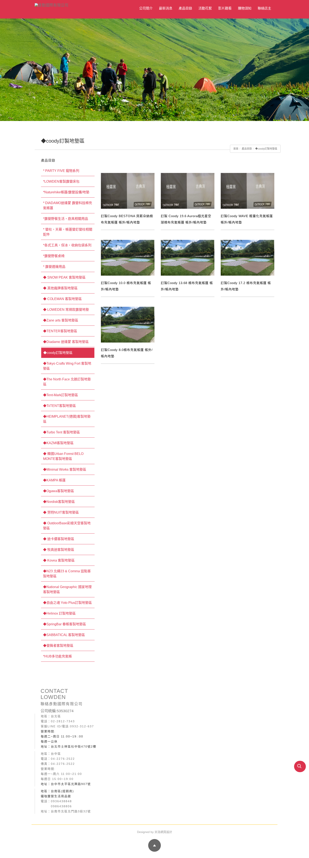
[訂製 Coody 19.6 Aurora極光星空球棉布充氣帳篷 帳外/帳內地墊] (187, 191)
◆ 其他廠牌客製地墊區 (60, 288)
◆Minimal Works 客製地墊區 (64, 469)
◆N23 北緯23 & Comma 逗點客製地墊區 (67, 573)
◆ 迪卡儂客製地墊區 (58, 539)
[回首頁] (71, 4)
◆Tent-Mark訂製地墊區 (60, 395)
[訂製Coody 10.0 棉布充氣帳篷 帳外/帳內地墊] (127, 257)
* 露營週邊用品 (54, 266)
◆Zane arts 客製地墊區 (60, 320)
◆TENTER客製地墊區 (60, 331)
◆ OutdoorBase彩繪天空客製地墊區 (67, 525)
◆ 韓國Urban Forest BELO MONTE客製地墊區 (63, 456)
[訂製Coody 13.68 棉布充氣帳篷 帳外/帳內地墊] (187, 257)
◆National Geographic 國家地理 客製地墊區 (67, 589)
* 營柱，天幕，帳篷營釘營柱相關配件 (67, 232)
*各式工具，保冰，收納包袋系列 (67, 245)
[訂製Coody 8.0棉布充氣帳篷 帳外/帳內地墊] (127, 324)
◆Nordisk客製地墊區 (59, 501)
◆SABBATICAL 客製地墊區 (64, 635)
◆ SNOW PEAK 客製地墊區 (64, 277)
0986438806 (61, 806)
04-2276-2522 (63, 758)
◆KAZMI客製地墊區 (58, 443)
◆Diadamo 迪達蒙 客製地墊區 (66, 342)
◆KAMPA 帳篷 (54, 480)
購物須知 (244, 8)
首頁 (235, 148)
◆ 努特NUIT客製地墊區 (61, 512)
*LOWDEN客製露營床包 (61, 181)
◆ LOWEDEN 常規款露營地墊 (66, 309)
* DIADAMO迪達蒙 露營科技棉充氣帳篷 (67, 205)
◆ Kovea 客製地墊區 (59, 560)
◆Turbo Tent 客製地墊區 (61, 432)
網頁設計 (166, 832)
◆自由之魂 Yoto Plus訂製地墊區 (67, 602)
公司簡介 (146, 8)
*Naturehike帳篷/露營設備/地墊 (66, 192)
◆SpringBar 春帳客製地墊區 (64, 624)
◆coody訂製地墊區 (266, 148)
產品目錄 (185, 8)
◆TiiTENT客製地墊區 (59, 406)
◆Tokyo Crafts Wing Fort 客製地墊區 (67, 366)
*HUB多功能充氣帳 (57, 656)
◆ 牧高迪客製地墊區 (58, 549)
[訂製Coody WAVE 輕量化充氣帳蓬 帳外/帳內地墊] (247, 191)
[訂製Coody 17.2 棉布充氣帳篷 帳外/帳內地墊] (247, 257)
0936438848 (61, 801)
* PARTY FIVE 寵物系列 (61, 171)
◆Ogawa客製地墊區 (58, 491)
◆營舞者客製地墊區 (58, 645)
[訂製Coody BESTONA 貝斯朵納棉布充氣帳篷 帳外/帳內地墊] (127, 191)
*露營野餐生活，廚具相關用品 (65, 218)
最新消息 (165, 8)
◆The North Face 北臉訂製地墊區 (67, 381)
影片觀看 (225, 8)
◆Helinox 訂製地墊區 (59, 613)
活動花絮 (205, 8)
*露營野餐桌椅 (54, 256)
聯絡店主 (264, 8)
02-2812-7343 (63, 721)
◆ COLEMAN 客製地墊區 (62, 299)
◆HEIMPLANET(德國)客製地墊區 (67, 419)
